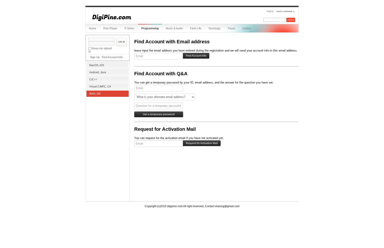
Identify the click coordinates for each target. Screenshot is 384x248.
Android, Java (97, 72)
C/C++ (93, 79)
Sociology (214, 28)
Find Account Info (112, 57)
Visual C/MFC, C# (100, 86)
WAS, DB (94, 93)
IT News (129, 28)
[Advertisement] (107, 126)
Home (92, 28)
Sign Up (95, 57)
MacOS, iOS (96, 65)
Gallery (246, 28)
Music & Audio (174, 28)
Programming (150, 28)
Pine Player (110, 28)
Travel (231, 28)
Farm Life (195, 28)
